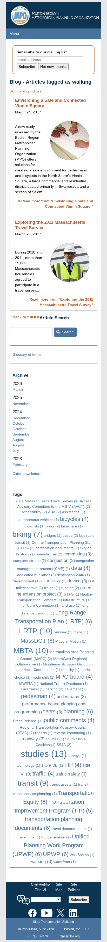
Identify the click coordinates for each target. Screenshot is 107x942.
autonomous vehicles (38, 520)
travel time (28, 837)
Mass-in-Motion (70, 641)
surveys (77, 755)
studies (44, 754)
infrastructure (77, 600)
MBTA (31, 651)
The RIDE (52, 765)
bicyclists (34, 526)
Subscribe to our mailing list (42, 52)
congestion (61, 560)
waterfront (65, 862)
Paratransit (32, 689)
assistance (73, 512)
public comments (69, 720)
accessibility (34, 512)
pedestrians (71, 696)
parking (54, 689)
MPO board (74, 676)
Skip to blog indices (25, 91)
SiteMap (59, 887)
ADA (54, 512)
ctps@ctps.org (70, 936)
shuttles (55, 739)
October (19, 423)
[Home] (55, 14)
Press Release (28, 721)
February (20, 464)
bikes (53, 526)
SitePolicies (74, 887)
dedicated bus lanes (36, 575)
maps (80, 632)
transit (33, 783)
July (15, 450)
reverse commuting (72, 733)
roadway (33, 738)
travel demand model (72, 829)
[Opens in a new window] (32, 912)
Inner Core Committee (38, 605)
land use (71, 605)
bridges (53, 535)
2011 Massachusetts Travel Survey (47, 501)
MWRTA (28, 684)
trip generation (56, 837)
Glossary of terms (27, 354)
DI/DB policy (53, 581)
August (18, 440)
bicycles (74, 519)
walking (41, 861)
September (21, 434)
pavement (75, 689)
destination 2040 (73, 575)
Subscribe (79, 899)
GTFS (71, 594)
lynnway (63, 632)
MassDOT (37, 640)
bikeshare (72, 526)
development (26, 581)
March (17, 389)
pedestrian (38, 696)
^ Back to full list (24, 317)
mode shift (43, 677)
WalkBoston (82, 855)
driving (77, 580)
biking (27, 534)
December (21, 418)
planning (78, 711)
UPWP (56, 854)
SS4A (64, 745)
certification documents (57, 548)
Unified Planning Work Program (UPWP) (51, 845)
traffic (43, 773)
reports (43, 733)
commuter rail (48, 554)
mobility (70, 670)
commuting (77, 554)
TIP (72, 765)
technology (28, 765)
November (21, 404)
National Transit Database (63, 684)
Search (67, 332)
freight (52, 588)
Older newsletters (26, 474)
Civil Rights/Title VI (40, 887)
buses (70, 535)
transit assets (63, 784)
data (80, 568)
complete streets (29, 561)
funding (70, 588)
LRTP (35, 631)
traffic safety (71, 774)
